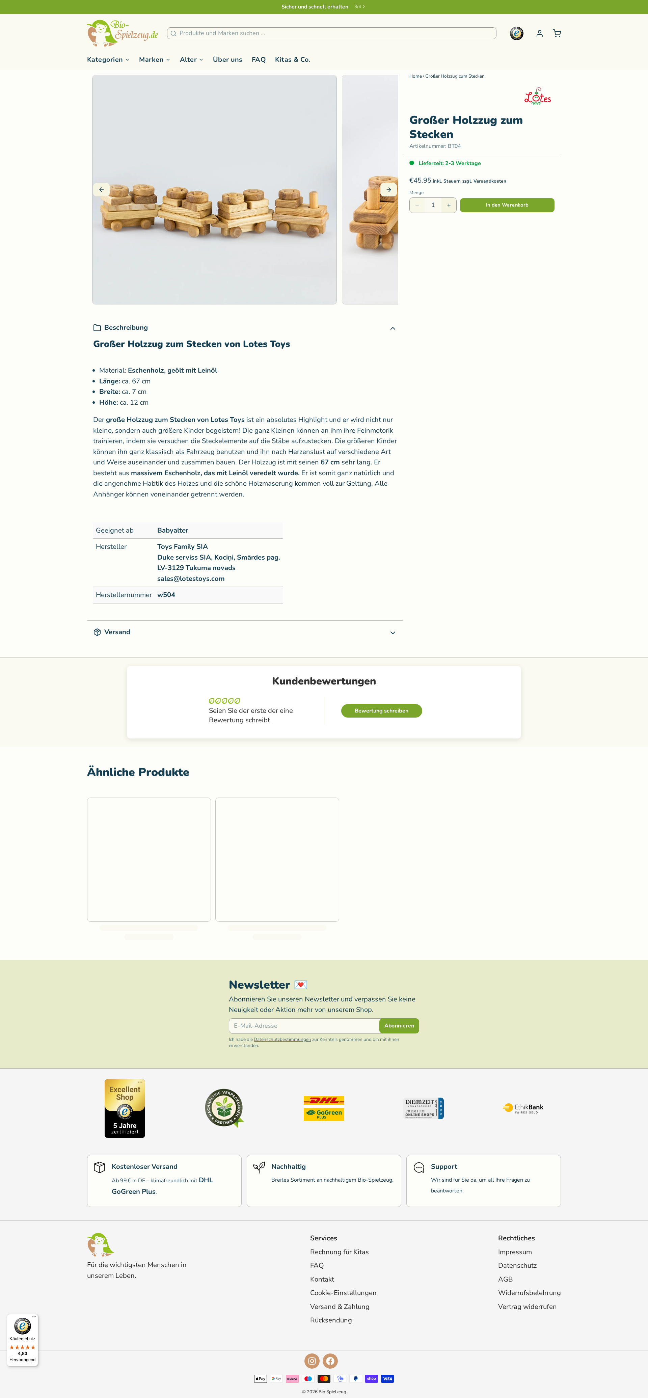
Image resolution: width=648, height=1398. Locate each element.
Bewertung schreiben (381, 711)
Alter (188, 59)
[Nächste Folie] (388, 189)
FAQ (259, 59)
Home (415, 76)
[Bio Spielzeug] (122, 33)
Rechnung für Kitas (339, 1252)
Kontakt (322, 1279)
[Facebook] (330, 1361)
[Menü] (34, 1318)
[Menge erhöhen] (448, 205)
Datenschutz (517, 1265)
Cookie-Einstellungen (343, 1292)
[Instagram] (312, 1361)
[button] (507, 205)
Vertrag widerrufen (527, 1306)
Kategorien (105, 59)
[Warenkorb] (554, 33)
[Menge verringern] (417, 205)
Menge (416, 193)
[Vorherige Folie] (101, 189)
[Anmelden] (537, 33)
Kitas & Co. (292, 59)
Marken (151, 59)
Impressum (515, 1252)
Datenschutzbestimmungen (282, 1039)
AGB (505, 1279)
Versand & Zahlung (340, 1306)
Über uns (228, 59)
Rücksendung (331, 1320)
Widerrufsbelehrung (529, 1292)
